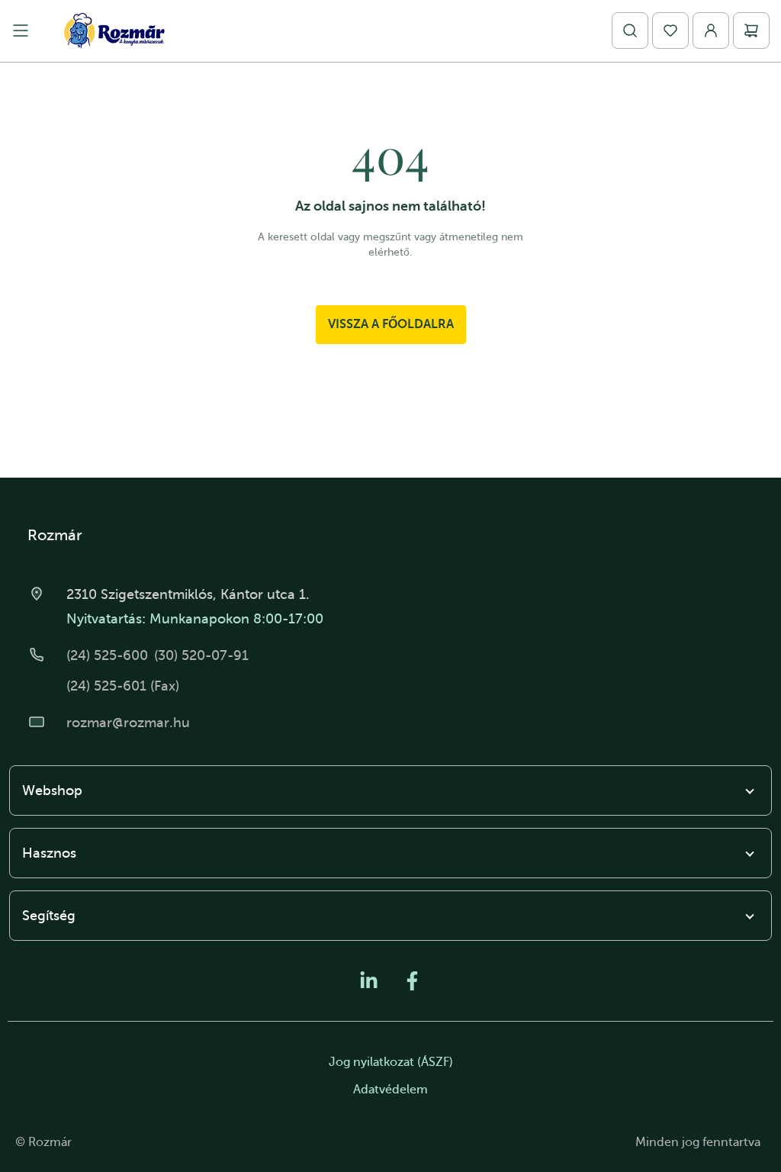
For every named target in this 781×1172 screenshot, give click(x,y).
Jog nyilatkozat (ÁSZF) (391, 1062)
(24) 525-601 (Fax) (122, 686)
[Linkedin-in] (368, 980)
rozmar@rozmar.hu (128, 722)
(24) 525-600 (107, 655)
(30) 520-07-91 (201, 655)
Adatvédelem (390, 1089)
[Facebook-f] (412, 980)
